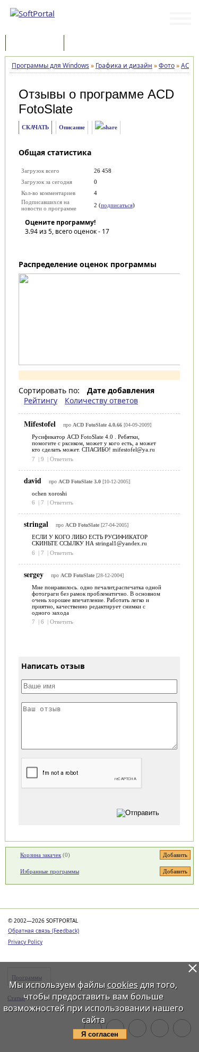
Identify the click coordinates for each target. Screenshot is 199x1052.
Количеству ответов (101, 400)
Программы (37, 44)
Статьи (90, 44)
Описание (72, 127)
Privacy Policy (25, 941)
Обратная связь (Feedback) (43, 930)
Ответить (61, 459)
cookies (122, 985)
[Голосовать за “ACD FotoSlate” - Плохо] (49, 246)
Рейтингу (40, 400)
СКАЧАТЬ (35, 127)
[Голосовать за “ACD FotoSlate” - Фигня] (33, 246)
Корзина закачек (40, 855)
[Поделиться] (106, 127)
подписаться (117, 205)
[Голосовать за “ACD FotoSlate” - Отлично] (97, 246)
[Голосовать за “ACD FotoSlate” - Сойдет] (65, 246)
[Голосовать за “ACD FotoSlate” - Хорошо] (81, 246)
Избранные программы (49, 871)
